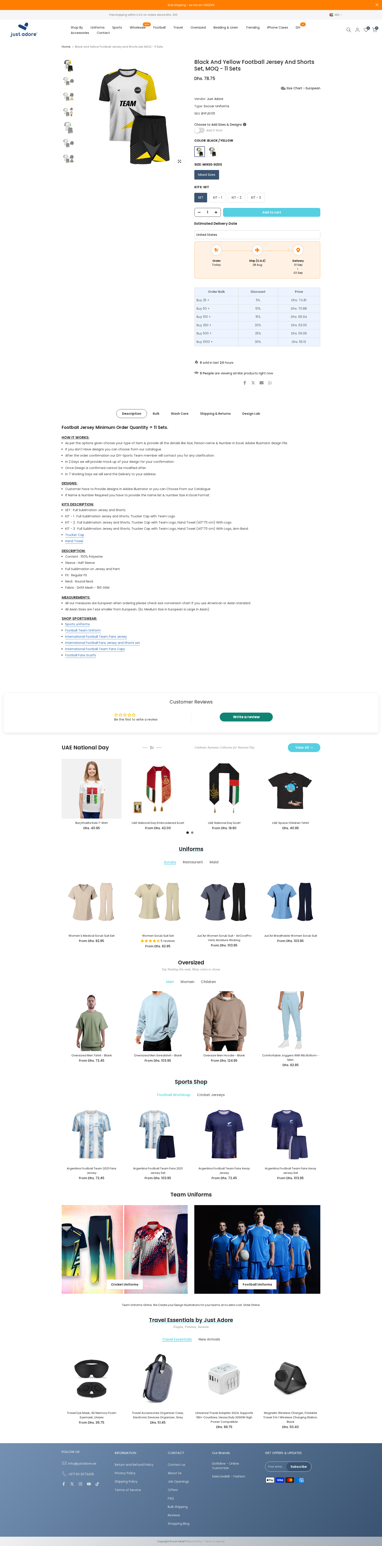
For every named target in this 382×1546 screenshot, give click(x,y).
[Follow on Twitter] (72, 1484)
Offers (173, 1490)
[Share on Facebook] (245, 383)
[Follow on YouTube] (89, 1484)
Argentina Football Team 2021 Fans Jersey (91, 1170)
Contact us (176, 1465)
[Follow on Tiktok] (97, 1484)
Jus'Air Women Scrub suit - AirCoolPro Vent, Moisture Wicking (224, 938)
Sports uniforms (77, 624)
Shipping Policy (126, 1482)
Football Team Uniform (83, 630)
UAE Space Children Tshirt (290, 823)
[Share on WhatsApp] (270, 383)
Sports (117, 27)
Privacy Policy (125, 1473)
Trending (253, 27)
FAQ (171, 1498)
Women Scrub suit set (158, 936)
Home (66, 46)
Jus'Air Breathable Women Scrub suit (290, 936)
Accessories (80, 33)
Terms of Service (128, 1490)
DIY (300, 27)
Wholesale (139, 27)
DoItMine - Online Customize (225, 1466)
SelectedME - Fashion (228, 1476)
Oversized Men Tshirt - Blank (91, 1055)
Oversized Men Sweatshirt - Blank (158, 1055)
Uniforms (98, 27)
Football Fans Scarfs (80, 655)
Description (131, 413)
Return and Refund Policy (134, 1465)
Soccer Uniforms (216, 106)
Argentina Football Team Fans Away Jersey (224, 1170)
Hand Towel (74, 541)
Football (159, 27)
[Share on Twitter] (253, 383)
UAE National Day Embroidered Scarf (158, 823)
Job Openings (178, 1482)
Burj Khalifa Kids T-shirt (91, 823)
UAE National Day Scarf (224, 823)
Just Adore (215, 99)
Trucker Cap (74, 534)
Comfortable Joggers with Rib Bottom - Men (290, 1057)
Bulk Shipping (178, 1507)
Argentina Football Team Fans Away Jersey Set (290, 1170)
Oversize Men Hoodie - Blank (224, 1055)
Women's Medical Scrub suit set (92, 936)
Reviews (174, 1515)
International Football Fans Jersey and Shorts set (102, 642)
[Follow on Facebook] (64, 1484)
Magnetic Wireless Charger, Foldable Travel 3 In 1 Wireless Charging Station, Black (290, 1417)
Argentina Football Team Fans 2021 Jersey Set (158, 1170)
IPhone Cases (277, 27)
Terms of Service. (215, 1541)
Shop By (77, 27)
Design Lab (251, 413)
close (5, 4)
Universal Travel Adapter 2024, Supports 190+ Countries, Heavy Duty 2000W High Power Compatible (224, 1417)
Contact (103, 33)
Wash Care (180, 413)
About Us (174, 1473)
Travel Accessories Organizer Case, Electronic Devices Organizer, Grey (158, 1415)
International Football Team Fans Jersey (96, 636)
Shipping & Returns (215, 413)
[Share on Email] (262, 383)
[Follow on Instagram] (80, 1484)
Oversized (198, 27)
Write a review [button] (246, 716)
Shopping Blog (178, 1524)
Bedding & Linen (226, 27)
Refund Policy (194, 1541)
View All (302, 747)
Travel (178, 27)
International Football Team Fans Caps (95, 649)
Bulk (156, 413)
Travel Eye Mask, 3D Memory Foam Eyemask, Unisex (91, 1415)
